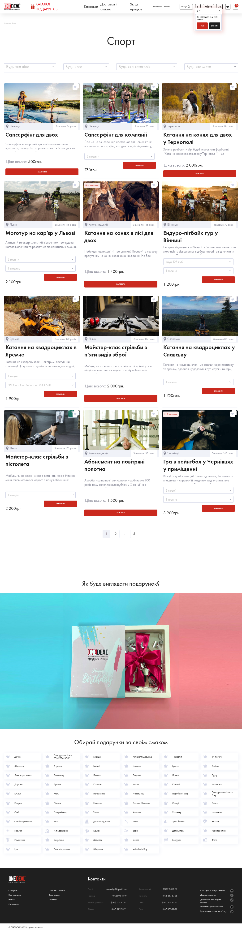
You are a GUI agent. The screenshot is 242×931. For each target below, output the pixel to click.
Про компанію (15, 895)
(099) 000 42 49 (119, 896)
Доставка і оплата (108, 7)
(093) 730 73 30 (170, 889)
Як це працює (136, 7)
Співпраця (13, 890)
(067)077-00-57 (170, 909)
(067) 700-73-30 (169, 902)
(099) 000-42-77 (118, 902)
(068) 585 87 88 (170, 896)
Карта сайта (14, 904)
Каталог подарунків (46, 7)
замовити (42, 172)
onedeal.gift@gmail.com (116, 889)
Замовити (139, 165)
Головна (7, 23)
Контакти (91, 6)
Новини (12, 899)
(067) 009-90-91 (119, 909)
